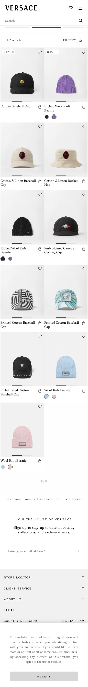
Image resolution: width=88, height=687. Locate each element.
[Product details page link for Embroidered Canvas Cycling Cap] (66, 217)
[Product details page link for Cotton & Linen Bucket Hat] (66, 150)
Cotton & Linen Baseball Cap (18, 183)
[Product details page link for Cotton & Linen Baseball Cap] (22, 150)
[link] (13, 499)
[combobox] (44, 20)
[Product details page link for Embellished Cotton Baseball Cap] (22, 359)
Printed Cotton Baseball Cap (17, 324)
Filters (70, 40)
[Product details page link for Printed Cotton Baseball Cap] (22, 292)
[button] (40, 107)
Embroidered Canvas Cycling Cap (59, 250)
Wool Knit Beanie (57, 390)
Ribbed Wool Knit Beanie (57, 108)
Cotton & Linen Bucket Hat (61, 183)
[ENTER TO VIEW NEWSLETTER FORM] (78, 551)
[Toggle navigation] (80, 8)
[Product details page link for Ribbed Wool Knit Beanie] (66, 75)
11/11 (44, 481)
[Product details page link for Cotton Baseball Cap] (22, 75)
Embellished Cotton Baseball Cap (14, 392)
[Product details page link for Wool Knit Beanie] (66, 359)
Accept (44, 676)
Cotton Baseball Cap (15, 106)
